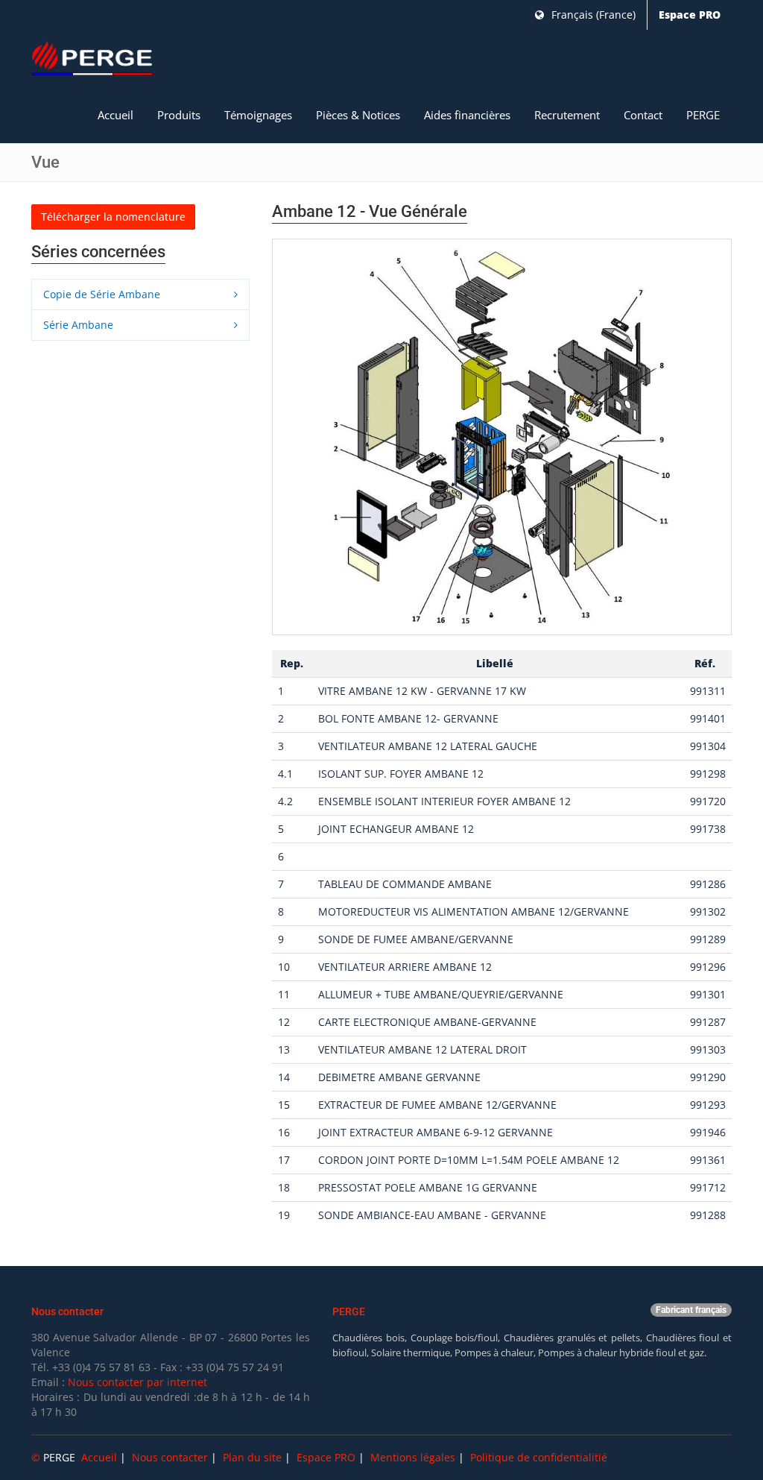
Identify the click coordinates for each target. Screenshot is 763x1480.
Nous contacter (170, 1457)
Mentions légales (412, 1457)
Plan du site (252, 1457)
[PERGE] (92, 59)
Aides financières (467, 114)
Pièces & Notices (358, 114)
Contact (643, 114)
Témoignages (258, 114)
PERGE (703, 114)
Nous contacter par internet (137, 1382)
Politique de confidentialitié (538, 1457)
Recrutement (567, 114)
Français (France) (592, 14)
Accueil (115, 114)
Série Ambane (79, 325)
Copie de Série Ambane (103, 294)
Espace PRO (690, 14)
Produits (178, 114)
